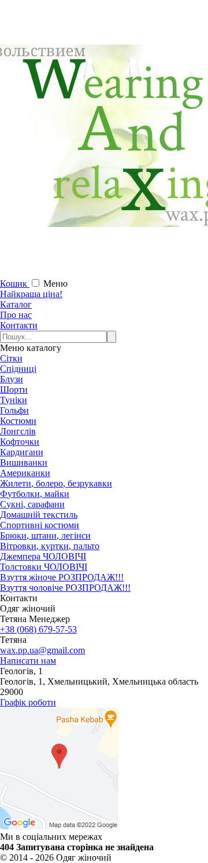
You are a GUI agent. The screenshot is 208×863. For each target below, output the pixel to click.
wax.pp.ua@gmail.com (42, 650)
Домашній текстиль (38, 515)
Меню (55, 283)
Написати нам (28, 660)
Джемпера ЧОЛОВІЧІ (43, 556)
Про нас (16, 315)
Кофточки (19, 442)
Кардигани (21, 452)
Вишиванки (23, 462)
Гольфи (14, 410)
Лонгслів (18, 431)
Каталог (16, 304)
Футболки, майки (34, 494)
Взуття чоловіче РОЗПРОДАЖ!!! (65, 588)
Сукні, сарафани (32, 504)
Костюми (18, 421)
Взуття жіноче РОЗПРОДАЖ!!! (62, 577)
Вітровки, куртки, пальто (49, 546)
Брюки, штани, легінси (45, 535)
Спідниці (18, 369)
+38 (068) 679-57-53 (38, 629)
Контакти (19, 325)
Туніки (13, 400)
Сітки (11, 358)
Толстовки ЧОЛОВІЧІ (43, 567)
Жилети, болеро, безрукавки (56, 483)
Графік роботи (28, 702)
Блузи (11, 379)
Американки (25, 473)
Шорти (14, 389)
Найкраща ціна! (31, 294)
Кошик (14, 283)
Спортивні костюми (39, 525)
